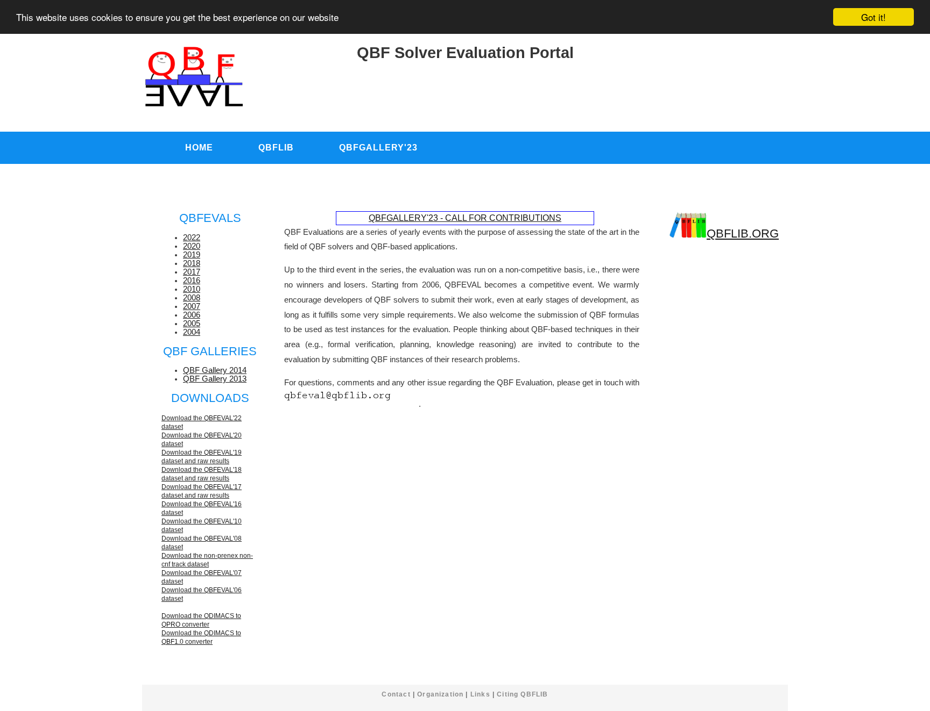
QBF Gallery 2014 (214, 370)
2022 (191, 237)
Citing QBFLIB (522, 694)
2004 (191, 332)
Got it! (873, 17)
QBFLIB (276, 147)
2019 (191, 254)
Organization (440, 694)
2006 (191, 315)
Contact (396, 694)
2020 (191, 246)
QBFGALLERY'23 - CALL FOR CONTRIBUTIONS (465, 217)
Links (480, 694)
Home (199, 147)
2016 (191, 280)
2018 (191, 263)
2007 (191, 306)
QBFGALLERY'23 (378, 147)
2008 (191, 297)
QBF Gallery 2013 (214, 379)
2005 (191, 323)
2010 (191, 289)
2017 (191, 272)
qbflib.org (743, 233)
